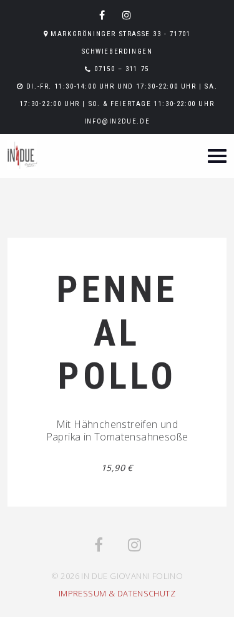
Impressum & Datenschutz (117, 593)
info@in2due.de (117, 121)
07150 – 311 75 (121, 69)
